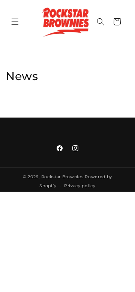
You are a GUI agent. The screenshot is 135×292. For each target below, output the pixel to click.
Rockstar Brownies (62, 176)
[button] (15, 21)
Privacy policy (80, 185)
